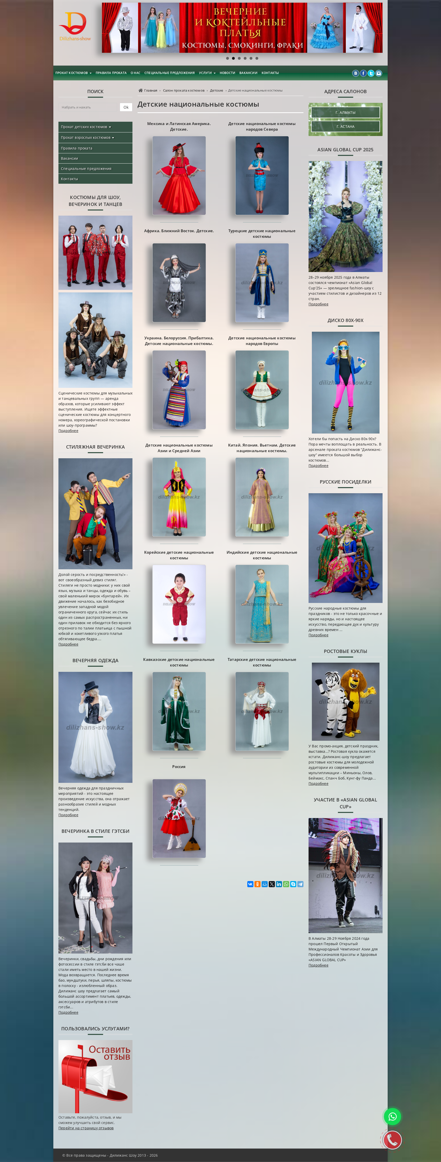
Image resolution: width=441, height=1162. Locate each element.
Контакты (270, 73)
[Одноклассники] (257, 884)
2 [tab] (233, 58)
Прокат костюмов (71, 73)
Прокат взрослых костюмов (86, 137)
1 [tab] (227, 58)
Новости (227, 73)
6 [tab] (256, 58)
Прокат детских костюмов (84, 126)
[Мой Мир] (265, 884)
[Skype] (293, 884)
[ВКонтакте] (250, 884)
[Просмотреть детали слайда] (242, 28)
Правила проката (111, 73)
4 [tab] (245, 58)
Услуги (205, 73)
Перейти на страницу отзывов (86, 1128)
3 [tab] (239, 58)
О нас (135, 73)
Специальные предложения (169, 73)
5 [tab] (251, 58)
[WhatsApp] (286, 884)
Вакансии (248, 73)
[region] (242, 28)
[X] (272, 884)
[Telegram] (300, 884)
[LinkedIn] (279, 884)
